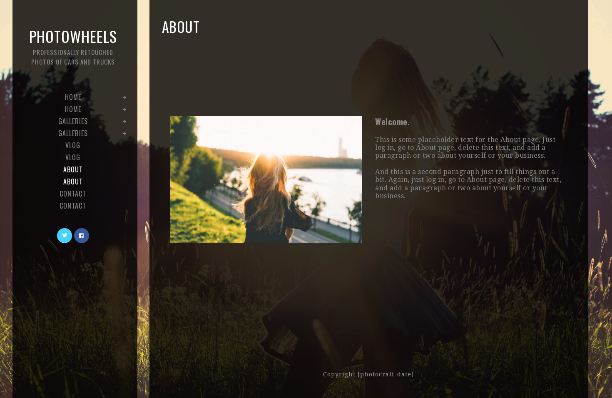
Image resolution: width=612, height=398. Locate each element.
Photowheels (73, 45)
